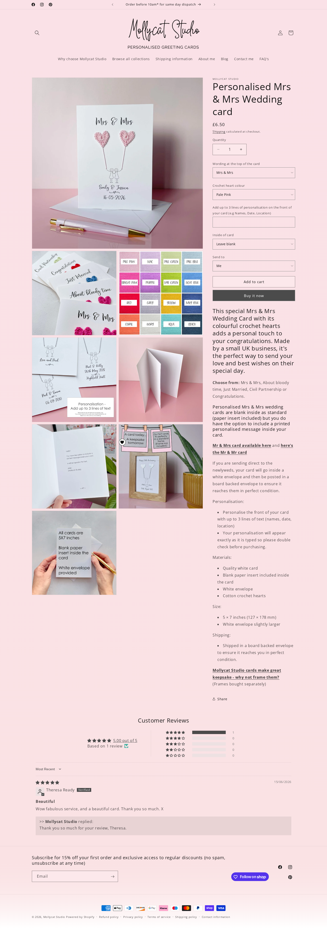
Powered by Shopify (80, 917)
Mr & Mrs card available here (242, 445)
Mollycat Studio (54, 917)
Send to (219, 257)
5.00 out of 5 (125, 740)
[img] (47, 782)
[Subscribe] (112, 876)
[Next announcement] (214, 4)
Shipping (219, 131)
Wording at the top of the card (236, 164)
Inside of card (223, 235)
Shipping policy (186, 916)
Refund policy (108, 916)
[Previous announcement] (112, 4)
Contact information (216, 916)
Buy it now (254, 295)
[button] (37, 33)
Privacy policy (133, 916)
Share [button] (222, 699)
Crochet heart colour (229, 185)
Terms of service (158, 916)
